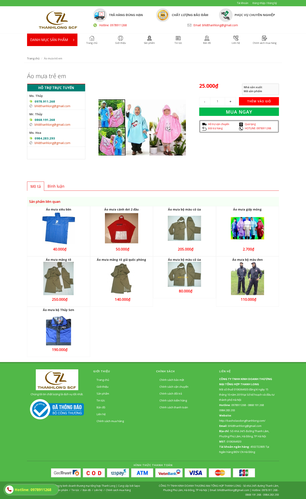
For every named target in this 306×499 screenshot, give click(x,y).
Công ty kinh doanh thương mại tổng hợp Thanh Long (84, 486)
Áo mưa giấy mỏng (247, 209)
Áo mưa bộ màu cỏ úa (184, 209)
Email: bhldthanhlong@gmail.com (215, 25)
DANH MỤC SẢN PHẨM (49, 39)
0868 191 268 (253, 494)
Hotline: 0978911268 (113, 25)
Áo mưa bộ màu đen (247, 260)
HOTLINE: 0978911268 (257, 128)
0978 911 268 (270, 490)
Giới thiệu (102, 387)
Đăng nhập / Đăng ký (265, 3)
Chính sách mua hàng (110, 421)
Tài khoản (242, 3)
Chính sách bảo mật (171, 380)
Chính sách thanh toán (173, 407)
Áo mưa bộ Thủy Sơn (58, 310)
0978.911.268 (45, 101)
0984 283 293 (271, 494)
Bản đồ (101, 407)
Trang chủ (33, 58)
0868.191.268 (45, 120)
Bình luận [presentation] (55, 186)
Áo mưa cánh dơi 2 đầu (121, 209)
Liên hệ (101, 414)
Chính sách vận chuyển (173, 387)
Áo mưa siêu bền (58, 209)
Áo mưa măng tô (58, 260)
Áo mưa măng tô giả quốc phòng (121, 260)
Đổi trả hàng (215, 128)
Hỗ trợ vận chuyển (218, 124)
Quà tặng (250, 124)
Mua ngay (239, 112)
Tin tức (101, 400)
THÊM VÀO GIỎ (259, 101)
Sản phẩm (103, 393)
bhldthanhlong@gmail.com (52, 106)
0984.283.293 (45, 138)
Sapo (137, 486)
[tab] (35, 186)
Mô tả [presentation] (35, 186)
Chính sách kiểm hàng (173, 400)
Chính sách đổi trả (170, 393)
